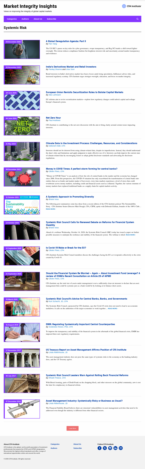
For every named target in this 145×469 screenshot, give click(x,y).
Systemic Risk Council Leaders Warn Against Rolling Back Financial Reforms (87, 375)
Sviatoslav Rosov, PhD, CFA (61, 327)
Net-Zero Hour (53, 117)
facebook (99, 448)
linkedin (115, 448)
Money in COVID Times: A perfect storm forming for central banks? (81, 168)
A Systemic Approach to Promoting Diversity (70, 196)
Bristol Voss (54, 199)
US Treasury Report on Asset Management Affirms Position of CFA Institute (86, 349)
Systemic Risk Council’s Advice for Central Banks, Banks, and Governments (86, 298)
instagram (110, 448)
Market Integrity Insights (30, 6)
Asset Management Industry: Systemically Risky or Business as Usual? (84, 400)
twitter (105, 448)
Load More (72, 428)
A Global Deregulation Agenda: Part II (66, 41)
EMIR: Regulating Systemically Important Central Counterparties (80, 324)
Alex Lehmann (55, 95)
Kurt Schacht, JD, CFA (58, 301)
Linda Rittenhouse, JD (58, 352)
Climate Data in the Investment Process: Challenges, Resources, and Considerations (91, 143)
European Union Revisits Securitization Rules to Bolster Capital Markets (84, 92)
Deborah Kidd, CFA (57, 146)
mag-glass (138, 19)
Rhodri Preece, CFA (57, 378)
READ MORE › (51, 209)
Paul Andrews (54, 120)
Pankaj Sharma (55, 69)
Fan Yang (53, 44)
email (121, 448)
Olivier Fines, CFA (56, 171)
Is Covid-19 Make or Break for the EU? (66, 247)
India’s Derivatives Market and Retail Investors (71, 66)
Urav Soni (70, 69)
